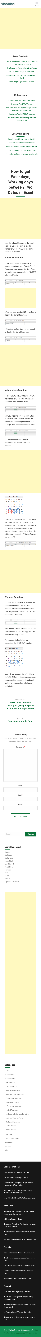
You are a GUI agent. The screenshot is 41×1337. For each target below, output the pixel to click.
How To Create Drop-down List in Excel (22, 150)
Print (6, 873)
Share (7, 876)
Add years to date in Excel (13, 1219)
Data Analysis (9, 1074)
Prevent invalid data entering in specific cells (22, 154)
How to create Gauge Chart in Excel (21, 72)
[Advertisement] (20, 28)
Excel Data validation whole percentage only (21, 146)
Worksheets (9, 858)
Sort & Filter (9, 867)
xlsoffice (13, 1330)
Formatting (9, 1142)
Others (7, 1150)
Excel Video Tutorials (12, 1138)
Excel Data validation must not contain (21, 143)
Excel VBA (8, 1134)
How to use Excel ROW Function (22, 104)
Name (20, 786)
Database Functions (13, 1090)
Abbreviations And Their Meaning (24, 1333)
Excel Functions (10, 1082)
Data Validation (10, 1078)
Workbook (8, 855)
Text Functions (11, 1126)
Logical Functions (12, 1110)
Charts (7, 1071)
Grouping (8, 1146)
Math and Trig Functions (14, 1118)
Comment (20, 747)
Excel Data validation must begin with (21, 139)
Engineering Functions (14, 1098)
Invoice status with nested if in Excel (16, 1172)
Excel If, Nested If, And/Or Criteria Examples (19, 1198)
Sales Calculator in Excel (20, 721)
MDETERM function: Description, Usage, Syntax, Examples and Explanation (20, 705)
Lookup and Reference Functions (17, 1114)
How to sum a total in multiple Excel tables (22, 68)
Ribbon (7, 852)
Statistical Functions (13, 1122)
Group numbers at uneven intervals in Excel (19, 1265)
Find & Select (9, 864)
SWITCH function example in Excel (16, 1177)
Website (20, 804)
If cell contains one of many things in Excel (19, 1253)
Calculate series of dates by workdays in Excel (20, 1239)
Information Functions (14, 1106)
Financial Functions (12, 1102)
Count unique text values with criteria (22, 100)
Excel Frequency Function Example (21, 82)
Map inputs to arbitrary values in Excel (17, 1278)
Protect (7, 879)
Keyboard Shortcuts (12, 882)
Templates (8, 870)
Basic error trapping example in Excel (17, 1292)
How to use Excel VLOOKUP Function (22, 114)
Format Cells (9, 861)
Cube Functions (11, 1086)
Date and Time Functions (15, 1094)
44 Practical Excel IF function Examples (17, 1312)
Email (20, 795)
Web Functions (11, 1130)
